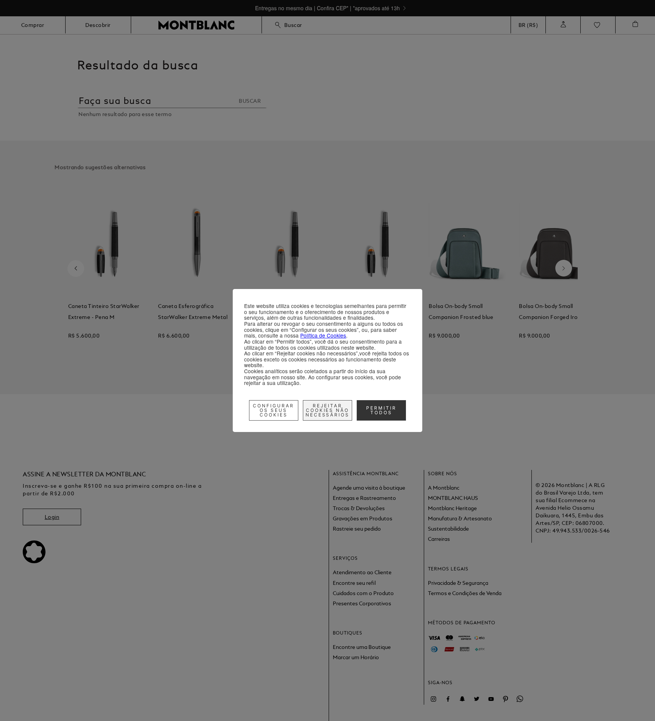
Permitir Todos (381, 410)
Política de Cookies (323, 335)
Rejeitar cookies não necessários (328, 410)
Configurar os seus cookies (273, 410)
